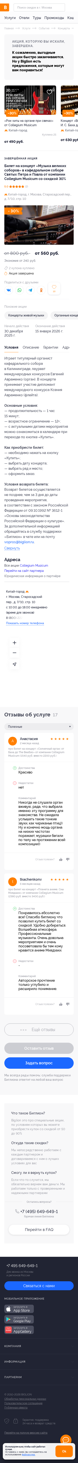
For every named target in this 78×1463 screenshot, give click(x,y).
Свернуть (12, 548)
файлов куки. (28, 1454)
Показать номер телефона (25, 623)
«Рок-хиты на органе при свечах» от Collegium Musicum (28, 123)
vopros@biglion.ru (19, 542)
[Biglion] (9, 7)
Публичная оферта (16, 1407)
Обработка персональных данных (25, 1398)
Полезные (15, 726)
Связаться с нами (39, 1285)
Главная (9, 28)
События (43, 28)
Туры (37, 18)
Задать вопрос (39, 1063)
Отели (24, 18)
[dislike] (67, 859)
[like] (60, 859)
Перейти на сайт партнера (24, 571)
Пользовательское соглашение (23, 1403)
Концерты (63, 28)
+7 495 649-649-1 (21, 1265)
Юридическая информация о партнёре (32, 576)
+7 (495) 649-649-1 (39, 1211)
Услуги (10, 18)
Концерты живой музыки (26, 315)
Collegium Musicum (34, 565)
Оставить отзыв (39, 1048)
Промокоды (54, 18)
